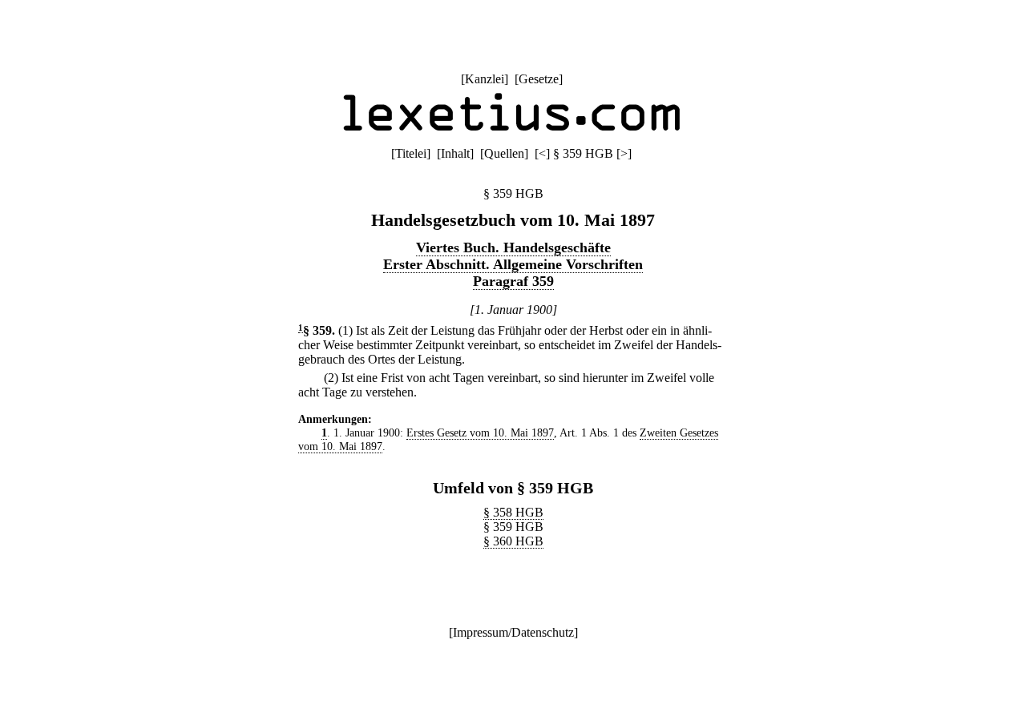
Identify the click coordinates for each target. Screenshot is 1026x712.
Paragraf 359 (513, 281)
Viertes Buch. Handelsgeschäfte (513, 247)
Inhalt (455, 153)
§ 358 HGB (513, 512)
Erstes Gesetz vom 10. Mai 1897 (480, 432)
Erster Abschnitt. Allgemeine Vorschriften (513, 264)
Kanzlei (484, 79)
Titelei (410, 153)
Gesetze (539, 79)
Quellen (504, 153)
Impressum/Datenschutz (513, 632)
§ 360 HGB (513, 541)
